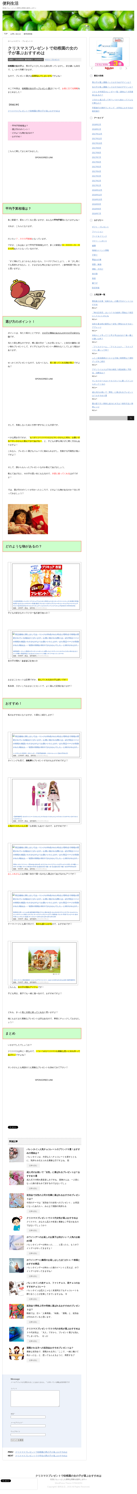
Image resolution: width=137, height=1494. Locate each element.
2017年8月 (96, 153)
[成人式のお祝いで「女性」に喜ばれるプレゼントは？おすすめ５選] (16, 1184)
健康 (94, 246)
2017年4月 (96, 171)
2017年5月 (96, 167)
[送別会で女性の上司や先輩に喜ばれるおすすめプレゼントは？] (16, 1207)
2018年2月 (96, 124)
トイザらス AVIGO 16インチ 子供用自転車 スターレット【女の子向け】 (40, 753)
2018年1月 (96, 129)
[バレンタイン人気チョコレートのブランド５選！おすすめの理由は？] (16, 1161)
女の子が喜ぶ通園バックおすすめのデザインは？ (112, 87)
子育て (95, 255)
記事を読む (33, 1165)
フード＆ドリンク (99, 236)
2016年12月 (97, 190)
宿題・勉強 (96, 264)
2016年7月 (96, 213)
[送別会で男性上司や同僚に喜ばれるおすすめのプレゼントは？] (16, 1318)
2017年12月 (97, 134)
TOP (6, 34)
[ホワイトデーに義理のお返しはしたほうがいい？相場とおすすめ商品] (16, 1272)
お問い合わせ (15, 34)
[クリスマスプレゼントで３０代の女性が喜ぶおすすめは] (16, 1340)
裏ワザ (95, 283)
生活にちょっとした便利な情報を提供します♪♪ (68, 1479)
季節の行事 (96, 260)
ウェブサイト (15, 1431)
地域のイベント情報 (100, 250)
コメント (14, 1388)
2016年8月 (96, 209)
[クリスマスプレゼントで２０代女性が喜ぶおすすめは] (16, 1230)
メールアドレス (17, 1423)
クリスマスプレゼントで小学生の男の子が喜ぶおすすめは (41, 1456)
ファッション (97, 231)
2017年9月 (96, 148)
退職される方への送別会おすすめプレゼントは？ (50, 1348)
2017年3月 (96, 176)
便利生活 (11, 3)
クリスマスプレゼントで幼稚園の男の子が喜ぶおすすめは (34, 111)
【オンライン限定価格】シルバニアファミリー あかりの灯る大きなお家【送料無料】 (44, 980)
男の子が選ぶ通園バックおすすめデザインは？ (111, 82)
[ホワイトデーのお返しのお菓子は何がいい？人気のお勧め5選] (16, 1249)
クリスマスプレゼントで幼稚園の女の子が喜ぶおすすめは (68, 1475)
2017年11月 (97, 138)
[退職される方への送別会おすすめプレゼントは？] (16, 1360)
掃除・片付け (97, 269)
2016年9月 (96, 204)
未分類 (95, 274)
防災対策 (95, 288)
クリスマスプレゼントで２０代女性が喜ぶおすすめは (52, 1218)
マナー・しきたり (99, 241)
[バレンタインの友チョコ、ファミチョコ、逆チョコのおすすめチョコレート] (16, 1295)
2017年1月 (96, 185)
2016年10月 (97, 199)
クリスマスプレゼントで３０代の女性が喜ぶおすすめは (53, 1328)
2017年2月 (96, 181)
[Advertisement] (44, 176)
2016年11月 (97, 195)
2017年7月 (96, 157)
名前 (13, 1414)
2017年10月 (97, 143)
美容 (94, 278)
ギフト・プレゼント (52, 59)
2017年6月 (96, 162)
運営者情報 (28, 34)
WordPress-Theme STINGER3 (68, 1483)
